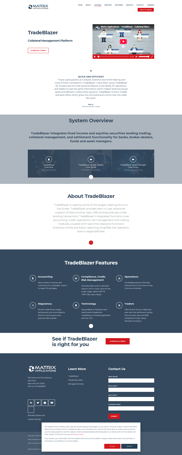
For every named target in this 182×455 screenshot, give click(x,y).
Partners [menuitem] (119, 5)
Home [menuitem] (80, 5)
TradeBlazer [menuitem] (73, 376)
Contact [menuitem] (140, 5)
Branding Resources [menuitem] (36, 415)
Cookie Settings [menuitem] (34, 419)
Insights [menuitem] (129, 5)
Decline (129, 446)
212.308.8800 (40, 386)
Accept (112, 446)
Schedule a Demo (38, 50)
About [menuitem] (88, 5)
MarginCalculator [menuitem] (75, 380)
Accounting (45, 276)
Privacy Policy (78, 434)
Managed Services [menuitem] (76, 384)
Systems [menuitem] (97, 5)
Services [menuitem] (108, 5)
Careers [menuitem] (150, 5)
